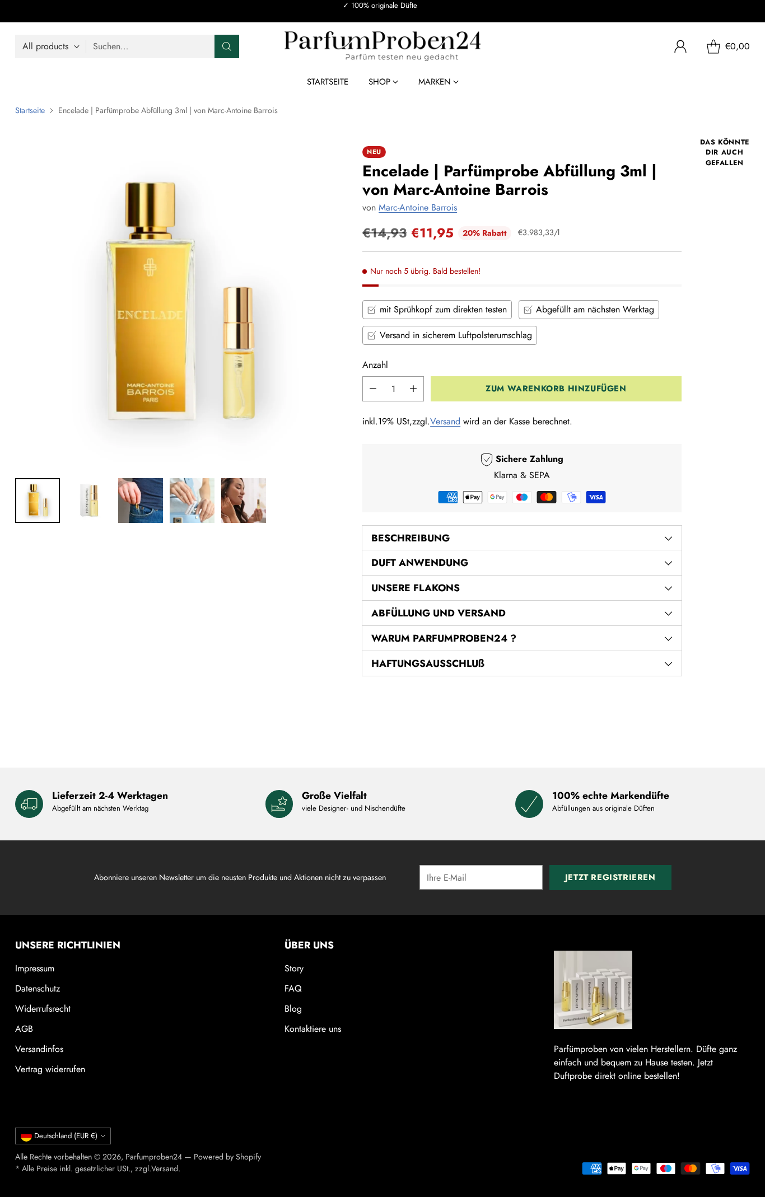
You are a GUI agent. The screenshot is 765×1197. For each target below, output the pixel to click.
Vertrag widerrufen (50, 1069)
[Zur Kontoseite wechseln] (680, 46)
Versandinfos (39, 1048)
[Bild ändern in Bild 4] (192, 500)
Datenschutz (37, 988)
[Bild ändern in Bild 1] (37, 500)
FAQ (293, 988)
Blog (293, 1008)
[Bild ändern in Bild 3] (140, 500)
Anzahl (375, 364)
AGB (24, 1028)
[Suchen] (226, 46)
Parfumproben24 (153, 1156)
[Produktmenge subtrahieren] (373, 389)
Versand (445, 421)
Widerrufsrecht (43, 1008)
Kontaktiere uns (312, 1028)
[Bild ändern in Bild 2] (89, 500)
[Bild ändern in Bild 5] (243, 500)
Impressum (34, 968)
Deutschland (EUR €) (65, 1135)
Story (294, 968)
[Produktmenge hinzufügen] (413, 389)
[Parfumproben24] (382, 46)
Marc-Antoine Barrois (418, 207)
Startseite (30, 110)
